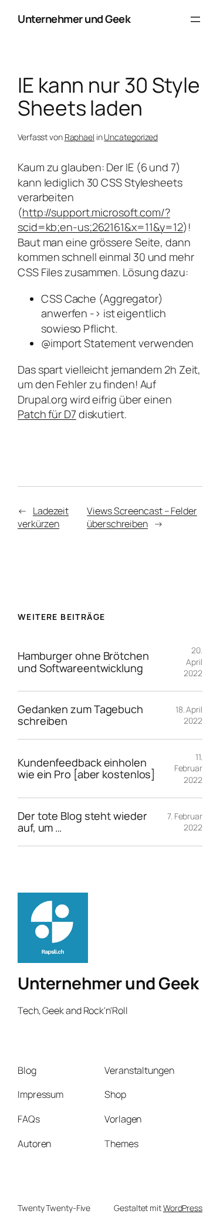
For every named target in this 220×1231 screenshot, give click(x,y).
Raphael (79, 137)
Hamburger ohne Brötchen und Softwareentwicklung (83, 662)
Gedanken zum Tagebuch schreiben (80, 715)
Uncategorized (131, 137)
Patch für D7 (47, 414)
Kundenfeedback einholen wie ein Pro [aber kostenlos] (86, 769)
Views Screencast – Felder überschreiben (142, 517)
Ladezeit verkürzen (43, 517)
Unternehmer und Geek (74, 19)
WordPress (182, 1207)
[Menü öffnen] (195, 19)
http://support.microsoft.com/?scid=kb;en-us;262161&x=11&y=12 (100, 220)
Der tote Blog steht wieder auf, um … (82, 822)
